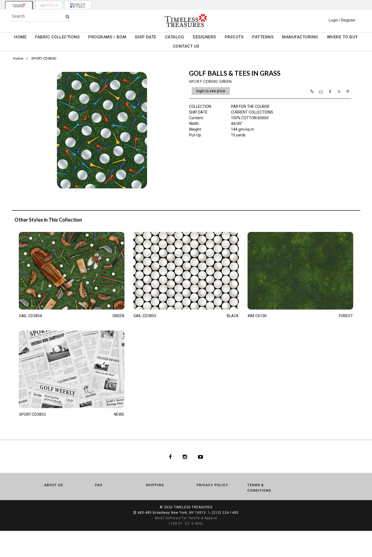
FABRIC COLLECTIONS (57, 37)
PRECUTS (234, 37)
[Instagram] (185, 456)
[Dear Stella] (49, 5)
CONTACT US (186, 46)
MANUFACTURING (300, 37)
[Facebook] (170, 456)
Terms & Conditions (259, 487)
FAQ (98, 485)
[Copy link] (312, 91)
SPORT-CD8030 (43, 58)
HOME (20, 37)
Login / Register (342, 20)
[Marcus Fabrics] (78, 5)
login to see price (210, 91)
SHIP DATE (145, 37)
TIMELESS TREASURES (193, 507)
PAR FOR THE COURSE (250, 106)
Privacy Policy (212, 485)
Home (18, 58)
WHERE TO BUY (342, 37)
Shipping (155, 485)
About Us (53, 485)
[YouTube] (200, 456)
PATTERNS (262, 37)
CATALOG (174, 37)
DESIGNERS (204, 37)
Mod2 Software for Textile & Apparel (186, 518)
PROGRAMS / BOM (107, 37)
